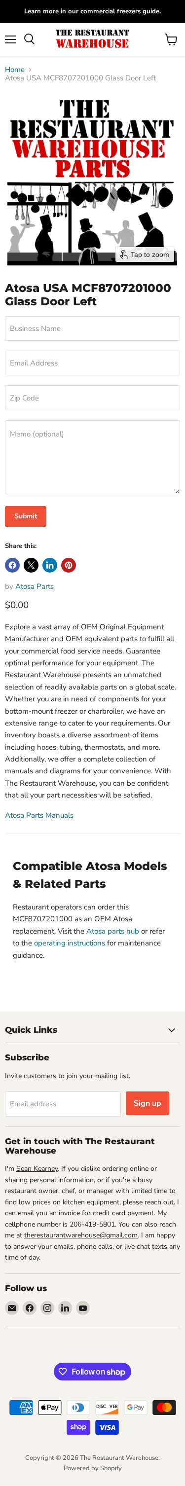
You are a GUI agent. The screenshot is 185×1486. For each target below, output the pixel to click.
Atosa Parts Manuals (39, 815)
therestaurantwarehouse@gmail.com (81, 1235)
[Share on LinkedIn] (49, 565)
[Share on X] (31, 565)
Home (15, 70)
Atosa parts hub (112, 931)
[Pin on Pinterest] (68, 565)
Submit (25, 516)
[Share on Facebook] (12, 565)
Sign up (147, 1103)
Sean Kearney (37, 1168)
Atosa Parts (34, 586)
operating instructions (69, 943)
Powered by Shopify (93, 1468)
